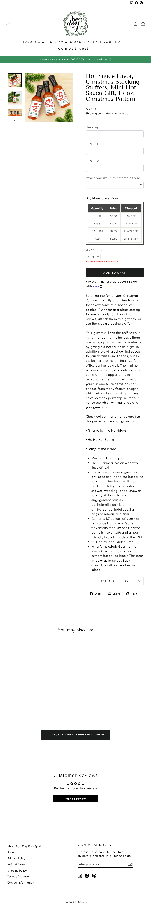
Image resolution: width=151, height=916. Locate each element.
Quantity (94, 250)
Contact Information (20, 882)
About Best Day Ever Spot (24, 846)
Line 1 (92, 144)
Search (11, 852)
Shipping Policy (17, 870)
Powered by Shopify (75, 901)
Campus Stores (74, 48)
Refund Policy (16, 864)
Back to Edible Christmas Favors (78, 734)
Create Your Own (106, 42)
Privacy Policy (16, 858)
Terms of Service (18, 876)
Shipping (91, 113)
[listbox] (115, 134)
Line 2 (92, 161)
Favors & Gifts (38, 42)
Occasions (71, 42)
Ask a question (115, 581)
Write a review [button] (75, 798)
